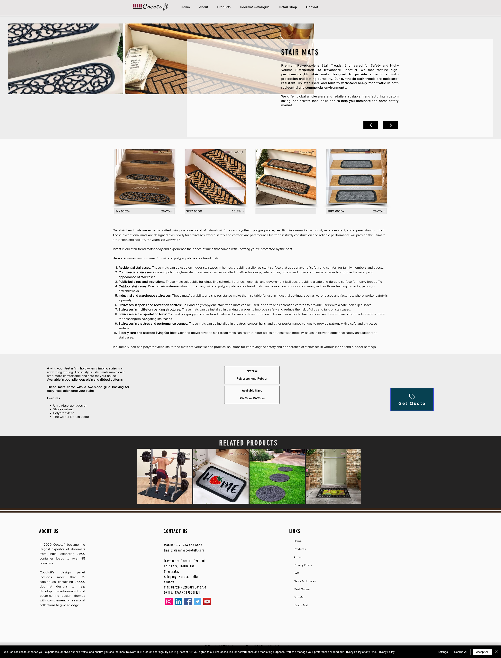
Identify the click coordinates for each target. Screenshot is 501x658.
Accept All (482, 652)
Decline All (460, 652)
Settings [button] (443, 652)
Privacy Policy (386, 652)
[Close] (496, 652)
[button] (297, 296)
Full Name (221, 327)
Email (218, 303)
